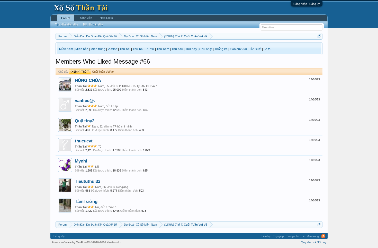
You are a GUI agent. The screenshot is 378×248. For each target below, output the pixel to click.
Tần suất (255, 49)
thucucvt (84, 140)
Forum (65, 18)
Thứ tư (149, 49)
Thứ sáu (177, 49)
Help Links (106, 17)
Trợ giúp (278, 236)
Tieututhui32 (87, 181)
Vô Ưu (113, 207)
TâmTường (86, 201)
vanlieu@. (85, 100)
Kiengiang (122, 187)
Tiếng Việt (59, 236)
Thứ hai (125, 49)
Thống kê (221, 49)
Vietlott (112, 49)
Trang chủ (292, 236)
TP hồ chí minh (122, 126)
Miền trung (98, 49)
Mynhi (81, 161)
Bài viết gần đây (93, 24)
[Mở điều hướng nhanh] (319, 36)
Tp (116, 106)
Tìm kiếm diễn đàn (66, 24)
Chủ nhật (205, 49)
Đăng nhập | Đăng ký (306, 3)
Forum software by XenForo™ (87, 242)
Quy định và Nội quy (313, 242)
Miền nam (66, 49)
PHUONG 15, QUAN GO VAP (138, 86)
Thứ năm (163, 49)
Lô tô (267, 49)
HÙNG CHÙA (88, 80)
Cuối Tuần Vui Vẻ (92, 71)
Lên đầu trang (310, 236)
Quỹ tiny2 (84, 120)
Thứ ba (138, 49)
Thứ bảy (191, 49)
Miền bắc (81, 49)
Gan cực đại (238, 49)
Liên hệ (266, 236)
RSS (323, 236)
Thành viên (85, 17)
